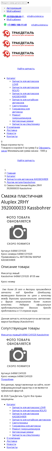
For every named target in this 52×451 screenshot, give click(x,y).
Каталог (11, 78)
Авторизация (14, 8)
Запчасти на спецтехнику (26, 124)
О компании (13, 127)
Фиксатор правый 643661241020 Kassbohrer (25, 334)
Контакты (12, 136)
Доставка (12, 130)
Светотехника (20, 105)
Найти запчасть (26, 68)
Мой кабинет (14, 11)
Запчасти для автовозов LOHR (28, 407)
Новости (11, 133)
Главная (11, 173)
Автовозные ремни (22, 121)
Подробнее (7, 379)
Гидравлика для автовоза (21, 110)
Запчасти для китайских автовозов (31, 419)
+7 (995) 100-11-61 (15, 16)
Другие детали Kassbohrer (21, 182)
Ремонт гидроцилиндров (21, 116)
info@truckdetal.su (35, 16)
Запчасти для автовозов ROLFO (29, 410)
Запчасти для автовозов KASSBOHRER (25, 95)
